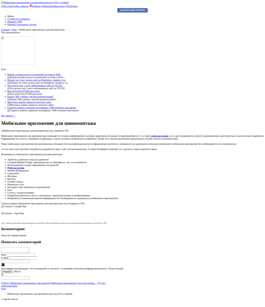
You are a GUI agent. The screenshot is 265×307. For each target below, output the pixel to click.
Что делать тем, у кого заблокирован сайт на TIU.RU (35, 85)
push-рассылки (159, 136)
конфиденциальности (95, 268)
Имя (3, 254)
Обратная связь (9, 286)
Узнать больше (115, 268)
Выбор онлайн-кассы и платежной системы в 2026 (34, 74)
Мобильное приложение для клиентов (30, 283)
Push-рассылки (15, 168)
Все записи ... (8, 115)
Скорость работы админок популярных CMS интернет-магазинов (41, 107)
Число (17, 271)
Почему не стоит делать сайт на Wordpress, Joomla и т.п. (36, 80)
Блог (3, 288)
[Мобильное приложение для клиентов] (5, 283)
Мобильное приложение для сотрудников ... (74, 283)
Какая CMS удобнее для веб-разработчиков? (30, 96)
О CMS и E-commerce (18, 19)
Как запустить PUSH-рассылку (23, 91)
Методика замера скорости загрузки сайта (29, 102)
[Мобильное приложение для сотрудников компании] (102, 283)
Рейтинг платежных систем (21, 24)
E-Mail (4, 258)
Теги (3, 294)
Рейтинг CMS (14, 21)
